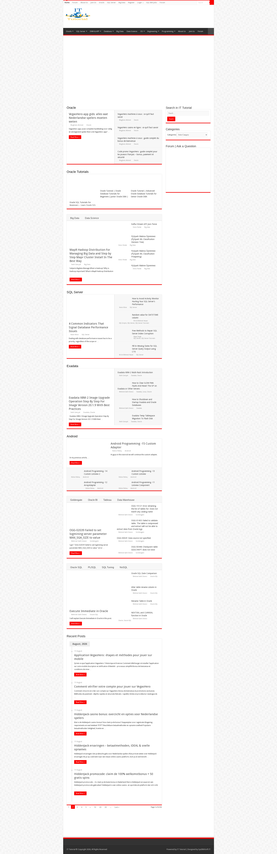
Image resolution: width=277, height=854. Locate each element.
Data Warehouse (125, 500)
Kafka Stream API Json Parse (144, 224)
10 (95, 807)
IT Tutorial (181, 849)
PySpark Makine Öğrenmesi (143, 265)
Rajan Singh (137, 336)
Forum (75, 3)
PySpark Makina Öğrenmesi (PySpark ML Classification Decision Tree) (143, 239)
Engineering (152, 31)
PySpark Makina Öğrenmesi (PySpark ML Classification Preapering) (143, 254)
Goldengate (76, 500)
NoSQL (123, 567)
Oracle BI (93, 500)
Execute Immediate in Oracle (89, 611)
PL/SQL (92, 567)
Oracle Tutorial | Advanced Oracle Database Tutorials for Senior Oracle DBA (144, 194)
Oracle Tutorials (78, 172)
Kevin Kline (74, 335)
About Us (84, 3)
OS (141, 31)
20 (100, 807)
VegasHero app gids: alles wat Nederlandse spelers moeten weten (88, 117)
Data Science (132, 31)
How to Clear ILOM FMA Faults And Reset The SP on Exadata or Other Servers (137, 386)
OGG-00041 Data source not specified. (134, 538)
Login (139, 3)
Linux (144, 392)
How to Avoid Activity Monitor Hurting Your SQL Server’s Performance (145, 301)
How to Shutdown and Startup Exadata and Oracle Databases (144, 402)
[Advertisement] (161, 16)
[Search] (212, 2)
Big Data (122, 3)
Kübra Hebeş (117, 451)
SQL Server (111, 3)
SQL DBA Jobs (151, 3)
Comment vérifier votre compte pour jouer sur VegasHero (112, 686)
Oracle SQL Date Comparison (144, 573)
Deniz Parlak (137, 227)
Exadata (72, 366)
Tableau (107, 500)
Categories (171, 135)
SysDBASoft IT (204, 849)
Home (67, 3)
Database (108, 31)
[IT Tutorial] (77, 13)
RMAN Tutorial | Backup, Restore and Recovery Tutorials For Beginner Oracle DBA (138, 90)
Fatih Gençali (76, 264)
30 (106, 807)
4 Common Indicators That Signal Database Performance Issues (88, 327)
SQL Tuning (108, 567)
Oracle (101, 3)
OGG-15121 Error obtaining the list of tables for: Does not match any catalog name (144, 509)
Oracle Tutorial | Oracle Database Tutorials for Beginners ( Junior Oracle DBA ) (114, 194)
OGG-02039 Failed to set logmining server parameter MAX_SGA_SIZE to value (88, 533)
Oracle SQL (76, 567)
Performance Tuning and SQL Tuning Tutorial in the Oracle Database (89, 90)
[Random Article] (211, 31)
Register (131, 3)
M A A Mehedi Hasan (141, 321)
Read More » (75, 137)
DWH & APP (94, 31)
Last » (117, 807)
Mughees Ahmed (77, 125)
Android (72, 436)
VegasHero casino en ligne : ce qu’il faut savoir (138, 127)
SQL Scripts (123, 323)
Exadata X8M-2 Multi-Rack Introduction (135, 372)
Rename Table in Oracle (141, 601)
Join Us (93, 3)
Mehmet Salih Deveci (126, 392)
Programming (167, 31)
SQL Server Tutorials (142, 323)
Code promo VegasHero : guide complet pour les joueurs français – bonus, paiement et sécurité (137, 154)
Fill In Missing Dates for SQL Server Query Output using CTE (144, 349)
